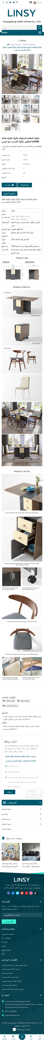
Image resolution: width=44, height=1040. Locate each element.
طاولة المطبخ (25, 701)
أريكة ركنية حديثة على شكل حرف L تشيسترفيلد (31, 864)
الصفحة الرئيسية (15, 44)
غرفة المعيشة (6, 809)
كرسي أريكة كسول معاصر (11, 969)
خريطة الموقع (6, 950)
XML (3, 954)
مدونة (4, 946)
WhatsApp (25, 185)
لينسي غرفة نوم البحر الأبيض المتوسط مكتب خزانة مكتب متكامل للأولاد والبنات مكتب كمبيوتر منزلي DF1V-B (10, 865)
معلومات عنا (6, 938)
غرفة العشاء (6, 819)
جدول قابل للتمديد (12, 706)
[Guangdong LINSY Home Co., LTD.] (22, 12)
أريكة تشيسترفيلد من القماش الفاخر (14, 965)
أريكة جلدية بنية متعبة (9, 985)
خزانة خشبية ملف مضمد (10, 977)
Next (40, 854)
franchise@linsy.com (12, 1015)
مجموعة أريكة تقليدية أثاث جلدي (13, 989)
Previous (1, 854)
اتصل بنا (8, 185)
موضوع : (20, 758)
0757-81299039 (11, 1011)
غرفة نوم (5, 814)
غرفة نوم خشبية (7, 973)
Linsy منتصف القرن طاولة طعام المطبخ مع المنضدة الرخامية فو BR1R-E (21, 727)
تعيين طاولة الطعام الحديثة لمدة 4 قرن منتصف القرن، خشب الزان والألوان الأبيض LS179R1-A (22, 717)
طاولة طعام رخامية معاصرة (11, 981)
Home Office (6, 829)
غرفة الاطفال (6, 824)
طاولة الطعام (10, 701)
